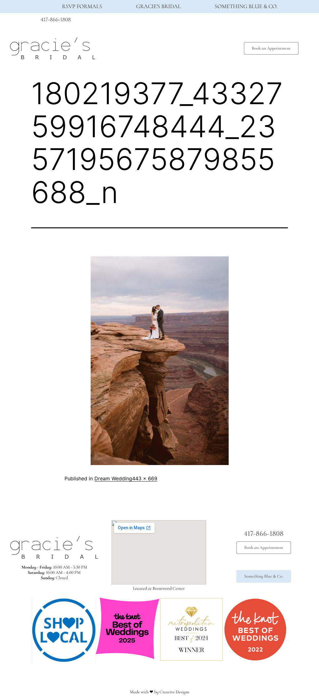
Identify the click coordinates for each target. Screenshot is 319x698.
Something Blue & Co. (246, 6)
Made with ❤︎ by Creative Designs (159, 692)
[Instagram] (265, 21)
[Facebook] (253, 21)
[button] (165, 47)
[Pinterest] (276, 21)
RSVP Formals (82, 6)
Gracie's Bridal (158, 6)
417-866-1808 (56, 19)
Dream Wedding (113, 478)
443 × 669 (144, 478)
